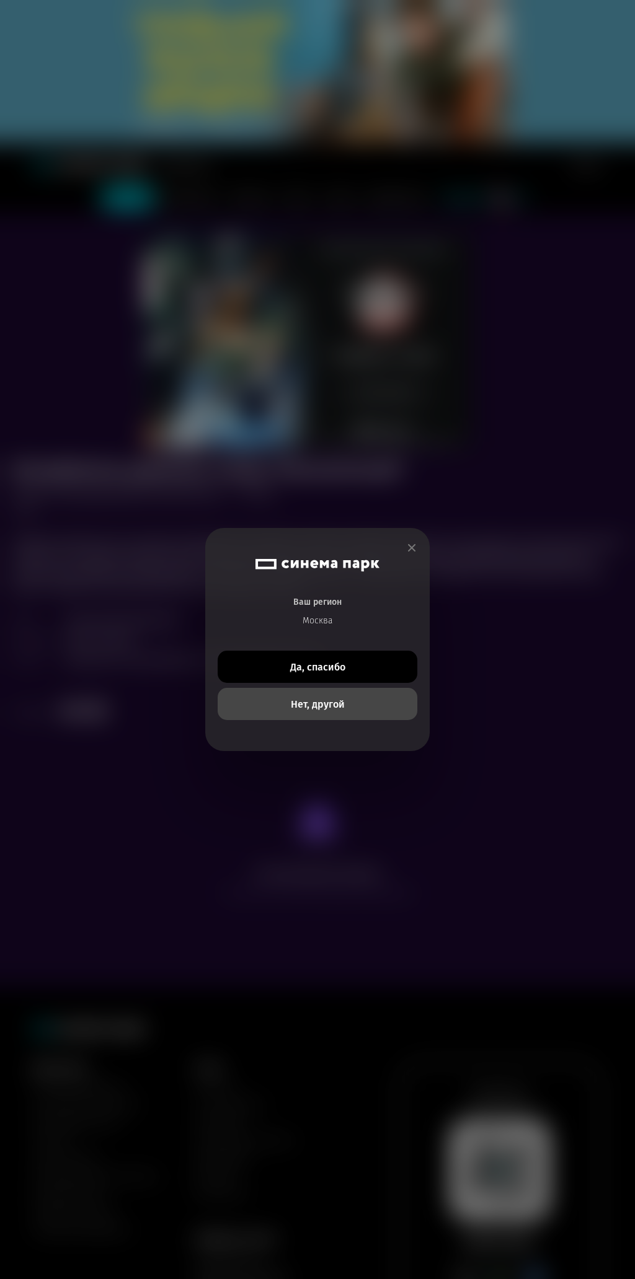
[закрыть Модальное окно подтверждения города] (411, 548)
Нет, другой (318, 704)
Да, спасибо (317, 667)
